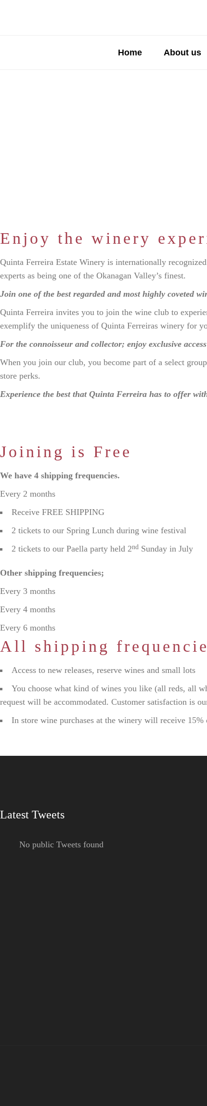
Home (130, 52)
